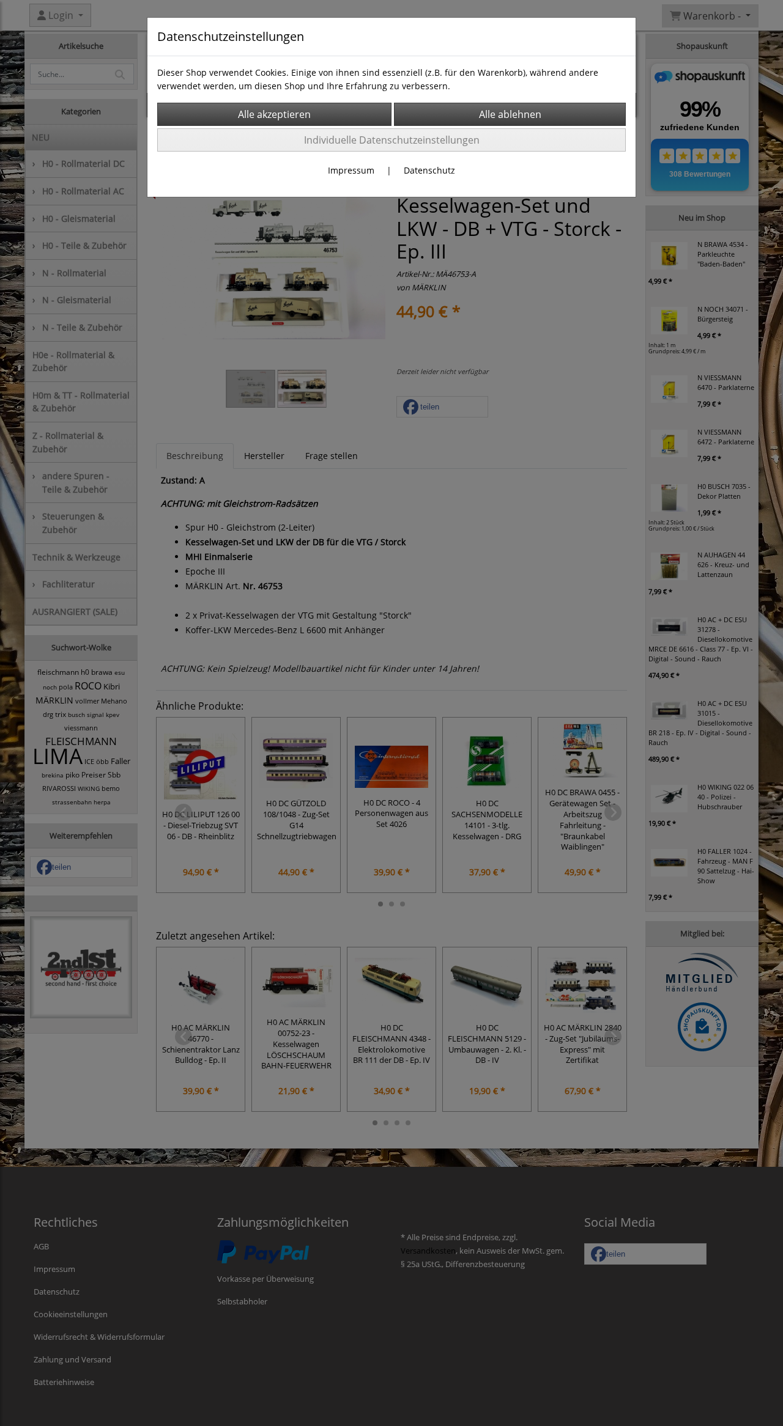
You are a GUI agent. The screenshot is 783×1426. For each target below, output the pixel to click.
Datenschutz (429, 170)
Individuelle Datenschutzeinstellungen (392, 140)
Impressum (351, 170)
